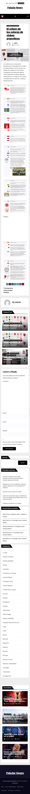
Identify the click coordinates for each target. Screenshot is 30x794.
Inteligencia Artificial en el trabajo (12, 503)
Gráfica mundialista (8, 618)
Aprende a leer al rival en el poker (12, 491)
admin (15, 43)
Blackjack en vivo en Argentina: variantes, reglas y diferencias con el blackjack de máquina (14, 486)
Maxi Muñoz (6, 538)
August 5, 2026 (9, 756)
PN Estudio (17, 790)
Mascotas (5, 639)
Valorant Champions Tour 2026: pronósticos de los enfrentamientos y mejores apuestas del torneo (13, 478)
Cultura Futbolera (14, 353)
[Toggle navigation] (15, 16)
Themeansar (15, 783)
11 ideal (5, 552)
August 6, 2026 (9, 739)
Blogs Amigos (20, 786)
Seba (17, 756)
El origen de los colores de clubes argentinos (8, 290)
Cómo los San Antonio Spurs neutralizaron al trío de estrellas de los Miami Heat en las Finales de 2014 (15, 497)
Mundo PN (6, 643)
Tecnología (6, 667)
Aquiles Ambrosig (7, 526)
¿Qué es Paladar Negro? (10, 786)
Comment (6, 381)
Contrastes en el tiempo (9, 573)
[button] (27, 16)
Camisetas (6, 323)
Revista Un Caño (7, 659)
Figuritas (5, 606)
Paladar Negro (15, 7)
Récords (5, 651)
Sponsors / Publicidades (9, 663)
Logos (4, 626)
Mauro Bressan (7, 532)
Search (4, 457)
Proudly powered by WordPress (10, 781)
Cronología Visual (8, 581)
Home (2, 786)
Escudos (5, 593)
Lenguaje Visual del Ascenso (11, 622)
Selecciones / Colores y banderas (14, 358)
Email (5, 422)
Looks (4, 630)
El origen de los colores (13, 25)
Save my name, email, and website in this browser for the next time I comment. (14, 443)
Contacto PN (4, 790)
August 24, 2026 (10, 721)
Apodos (5, 565)
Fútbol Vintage (7, 614)
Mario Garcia (6, 520)
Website (5, 430)
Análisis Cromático (8, 556)
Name (5, 413)
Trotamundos (6, 672)
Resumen (5, 655)
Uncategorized (7, 676)
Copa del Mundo (7, 577)
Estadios (5, 598)
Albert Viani (6, 514)
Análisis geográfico (8, 561)
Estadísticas (6, 602)
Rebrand (5, 647)
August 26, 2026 (10, 703)
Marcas (5, 635)
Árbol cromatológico (13, 325)
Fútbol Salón (6, 610)
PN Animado (11, 790)
